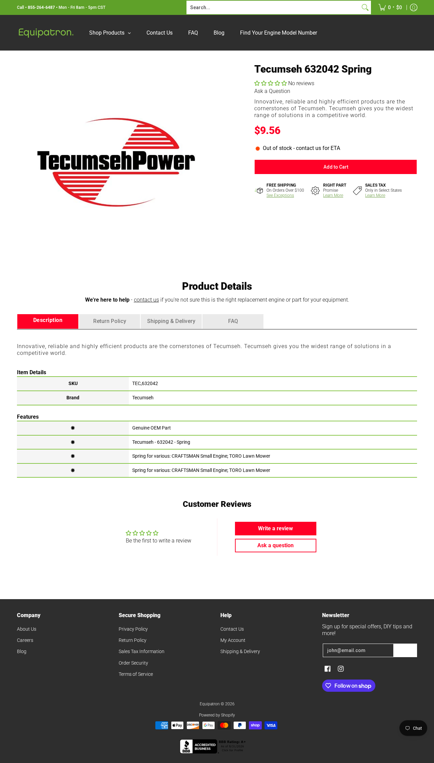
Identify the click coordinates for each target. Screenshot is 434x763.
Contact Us (232, 629)
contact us (146, 300)
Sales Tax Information (141, 651)
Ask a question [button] (275, 545)
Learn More (333, 195)
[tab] (47, 321)
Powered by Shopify (217, 715)
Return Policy (132, 640)
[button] (271, 83)
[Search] (365, 7)
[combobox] (273, 7)
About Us (26, 629)
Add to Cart (335, 167)
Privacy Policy (133, 629)
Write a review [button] (275, 528)
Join (405, 650)
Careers (25, 640)
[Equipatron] (46, 33)
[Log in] (413, 7)
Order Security (133, 663)
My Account (232, 640)
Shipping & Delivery (240, 651)
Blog (21, 651)
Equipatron (210, 704)
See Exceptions (280, 195)
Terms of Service (136, 674)
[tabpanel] (217, 403)
